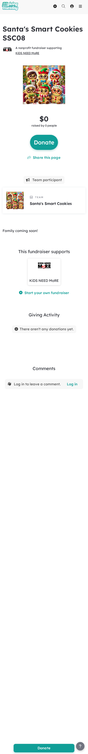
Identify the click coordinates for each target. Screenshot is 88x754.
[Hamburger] (80, 6)
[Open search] (63, 6)
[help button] (80, 746)
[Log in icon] (72, 6)
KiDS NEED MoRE (27, 53)
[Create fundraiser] (55, 6)
